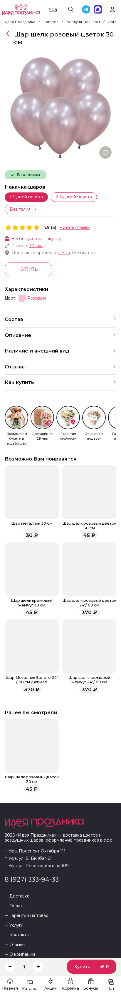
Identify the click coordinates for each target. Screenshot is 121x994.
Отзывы (17, 944)
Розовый (36, 298)
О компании (22, 954)
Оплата (17, 905)
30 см (35, 245)
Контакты (19, 935)
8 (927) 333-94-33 (32, 879)
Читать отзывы (75, 227)
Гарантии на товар (28, 915)
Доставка (19, 896)
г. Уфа (64, 252)
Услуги (16, 925)
